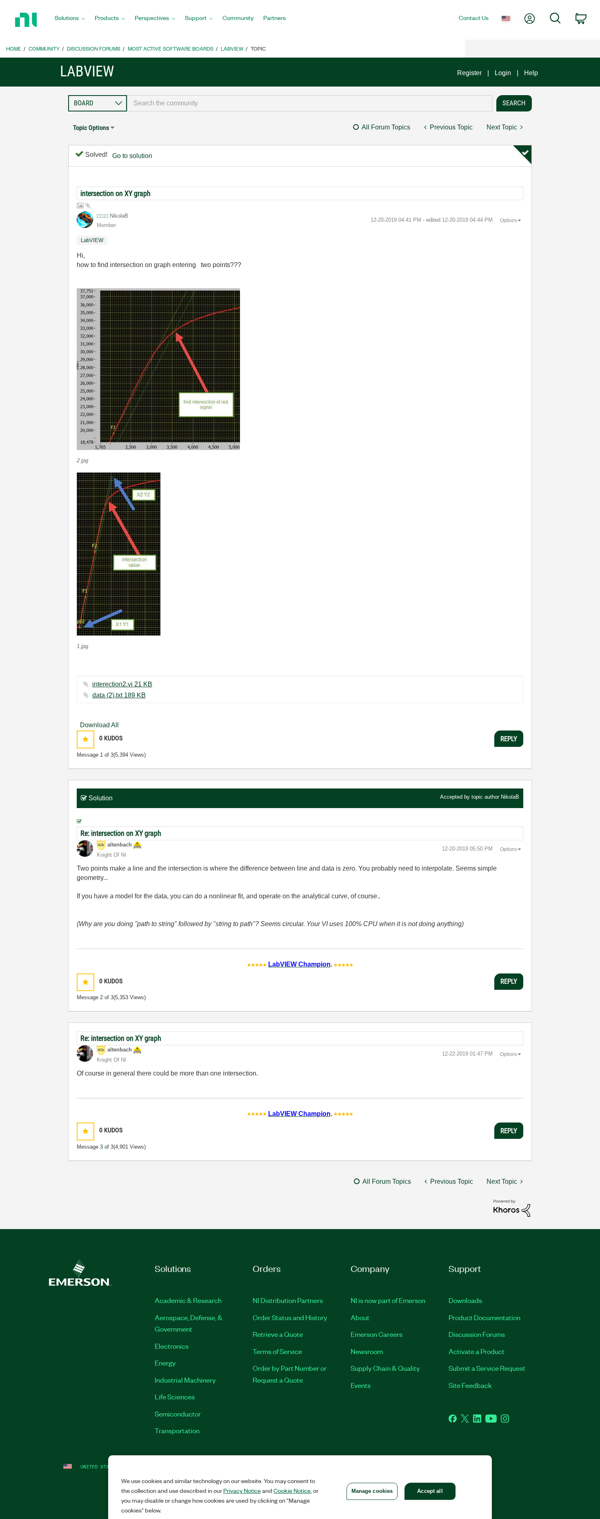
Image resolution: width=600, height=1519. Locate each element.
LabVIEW (232, 48)
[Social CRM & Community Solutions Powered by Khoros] (511, 1207)
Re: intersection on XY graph (120, 833)
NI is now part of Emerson (388, 1300)
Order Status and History (290, 1317)
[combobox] (309, 103)
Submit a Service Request (487, 1367)
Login (503, 72)
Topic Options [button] (91, 127)
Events (361, 1385)
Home (13, 48)
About (360, 1317)
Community (44, 48)
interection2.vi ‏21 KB (122, 684)
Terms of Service (277, 1351)
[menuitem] (70, 20)
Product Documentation (484, 1317)
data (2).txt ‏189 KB (119, 695)
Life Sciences (175, 1396)
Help (531, 72)
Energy (165, 1362)
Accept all (429, 1491)
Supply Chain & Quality (385, 1367)
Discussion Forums (93, 48)
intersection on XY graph (115, 193)
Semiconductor (178, 1413)
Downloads (465, 1300)
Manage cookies (372, 1491)
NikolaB (510, 797)
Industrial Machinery (185, 1379)
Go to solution (132, 155)
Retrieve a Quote (278, 1334)
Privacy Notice (242, 1490)
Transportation (177, 1430)
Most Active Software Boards (170, 48)
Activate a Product (476, 1351)
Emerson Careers (376, 1334)
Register (469, 72)
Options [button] (508, 220)
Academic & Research (188, 1300)
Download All (99, 725)
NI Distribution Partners (288, 1300)
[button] (158, 369)
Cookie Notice (292, 1490)
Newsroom (367, 1351)
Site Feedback (470, 1385)
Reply (508, 739)
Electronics (172, 1345)
